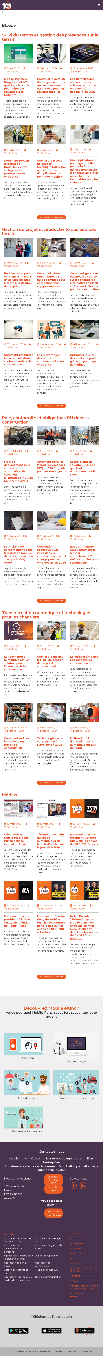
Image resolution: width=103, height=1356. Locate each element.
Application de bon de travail (16, 1264)
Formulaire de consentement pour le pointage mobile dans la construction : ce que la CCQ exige (18, 554)
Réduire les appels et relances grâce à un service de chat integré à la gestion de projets (18, 280)
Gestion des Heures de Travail (16, 1271)
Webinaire (76, 1248)
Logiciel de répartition (46, 1255)
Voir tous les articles (51, 217)
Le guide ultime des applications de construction (84, 660)
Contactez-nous (54, 1189)
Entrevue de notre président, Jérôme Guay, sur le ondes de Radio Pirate (17, 921)
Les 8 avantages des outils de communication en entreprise (50, 359)
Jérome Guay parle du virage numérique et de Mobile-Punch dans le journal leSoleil (50, 841)
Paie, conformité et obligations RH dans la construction (45, 420)
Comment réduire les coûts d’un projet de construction (16, 743)
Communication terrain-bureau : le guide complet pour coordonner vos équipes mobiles (51, 280)
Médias (9, 794)
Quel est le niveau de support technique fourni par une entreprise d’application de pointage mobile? (51, 168)
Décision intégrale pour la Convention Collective (84, 1287)
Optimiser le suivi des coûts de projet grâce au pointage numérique (84, 359)
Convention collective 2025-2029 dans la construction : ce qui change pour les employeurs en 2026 (51, 554)
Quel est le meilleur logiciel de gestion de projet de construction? (51, 661)
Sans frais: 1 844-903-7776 (53, 1180)
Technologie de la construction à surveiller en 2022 (49, 741)
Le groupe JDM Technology (78, 1295)
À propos (75, 1276)
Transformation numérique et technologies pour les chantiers (46, 615)
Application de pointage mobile (48, 1240)
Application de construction (42, 1264)
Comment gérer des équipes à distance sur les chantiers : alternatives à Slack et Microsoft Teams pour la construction (84, 281)
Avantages (76, 1233)
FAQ (72, 1258)
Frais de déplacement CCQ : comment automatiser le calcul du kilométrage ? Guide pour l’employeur (18, 471)
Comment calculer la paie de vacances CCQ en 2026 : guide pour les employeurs (51, 466)
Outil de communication (48, 1277)
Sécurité (58, 1352)
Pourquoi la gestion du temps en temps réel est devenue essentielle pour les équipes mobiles (51, 85)
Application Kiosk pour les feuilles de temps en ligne (18, 1278)
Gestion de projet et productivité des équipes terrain (49, 231)
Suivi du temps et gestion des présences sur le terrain (50, 37)
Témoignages (77, 1253)
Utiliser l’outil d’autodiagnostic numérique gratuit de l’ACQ (83, 743)
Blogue (74, 1281)
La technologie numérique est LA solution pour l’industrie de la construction (16, 663)
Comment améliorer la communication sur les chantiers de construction (18, 359)
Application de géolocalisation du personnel (14, 1248)
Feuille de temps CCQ (46, 1270)
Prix (72, 1238)
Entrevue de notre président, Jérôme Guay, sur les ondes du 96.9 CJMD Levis (84, 839)
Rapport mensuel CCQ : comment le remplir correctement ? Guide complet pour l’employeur (84, 554)
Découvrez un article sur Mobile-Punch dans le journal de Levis (17, 839)
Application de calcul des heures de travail (17, 1240)
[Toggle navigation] (100, 5)
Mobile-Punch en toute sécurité (83, 1269)
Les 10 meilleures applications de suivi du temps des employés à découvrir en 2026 (83, 85)
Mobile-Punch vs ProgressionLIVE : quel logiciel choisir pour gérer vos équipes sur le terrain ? (18, 87)
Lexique (74, 1263)
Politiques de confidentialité (79, 1352)
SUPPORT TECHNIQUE (54, 1213)
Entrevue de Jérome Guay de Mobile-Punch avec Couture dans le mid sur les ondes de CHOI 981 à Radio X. (51, 924)
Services (9, 1234)
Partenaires (77, 1243)
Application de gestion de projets (48, 1247)
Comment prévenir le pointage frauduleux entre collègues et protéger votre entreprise (17, 168)
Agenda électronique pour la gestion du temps (18, 1257)
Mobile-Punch (24, 1352)
